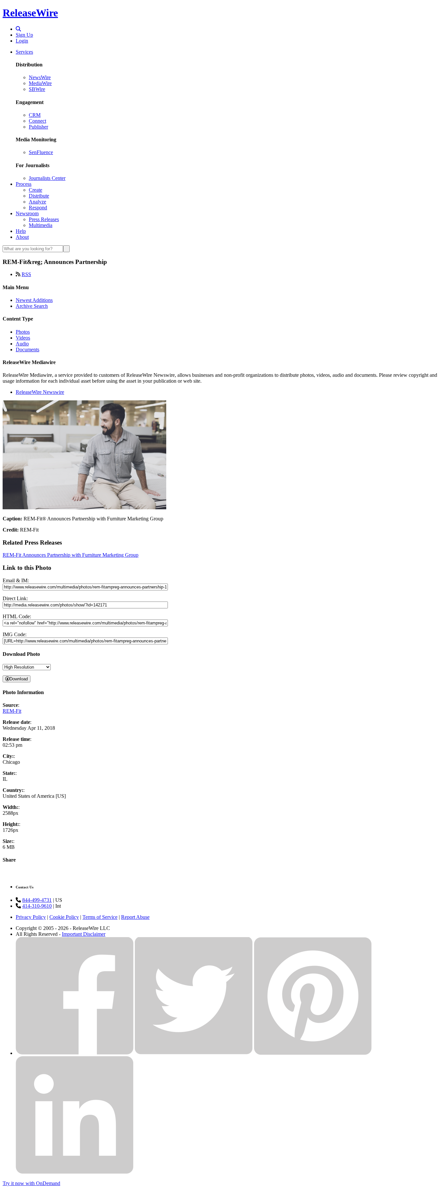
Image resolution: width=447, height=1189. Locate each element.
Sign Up (24, 35)
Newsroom (27, 213)
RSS (26, 274)
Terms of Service (99, 917)
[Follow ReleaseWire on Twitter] (194, 1053)
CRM (35, 115)
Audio (22, 343)
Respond (38, 207)
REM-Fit (12, 711)
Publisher (38, 127)
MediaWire (40, 83)
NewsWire (40, 77)
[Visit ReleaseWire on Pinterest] (313, 1053)
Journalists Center (47, 178)
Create (35, 190)
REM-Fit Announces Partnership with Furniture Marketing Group (70, 555)
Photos (23, 332)
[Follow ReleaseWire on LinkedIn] (75, 1172)
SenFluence (41, 152)
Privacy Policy (31, 917)
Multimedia (40, 225)
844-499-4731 (37, 900)
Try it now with (31, 1183)
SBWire (37, 89)
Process (23, 184)
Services (24, 52)
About (22, 237)
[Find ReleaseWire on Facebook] (75, 1053)
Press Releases (44, 219)
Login (22, 41)
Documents (27, 349)
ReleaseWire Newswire (40, 392)
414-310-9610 (37, 906)
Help (21, 231)
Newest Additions (34, 300)
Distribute (39, 196)
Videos (23, 338)
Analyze (37, 201)
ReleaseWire (30, 13)
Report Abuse (135, 917)
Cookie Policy (64, 917)
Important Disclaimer (83, 934)
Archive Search (32, 306)
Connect (37, 121)
